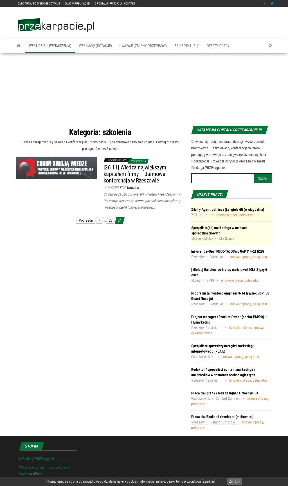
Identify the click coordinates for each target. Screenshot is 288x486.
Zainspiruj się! (186, 46)
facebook (264, 3)
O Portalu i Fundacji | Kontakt (114, 3)
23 (110, 220)
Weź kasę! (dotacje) (95, 46)
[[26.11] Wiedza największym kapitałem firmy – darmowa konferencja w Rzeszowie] (56, 168)
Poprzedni (86, 220)
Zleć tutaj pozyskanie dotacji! (39, 3)
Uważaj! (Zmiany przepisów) (143, 46)
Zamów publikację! (77, 3)
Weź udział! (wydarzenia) (49, 46)
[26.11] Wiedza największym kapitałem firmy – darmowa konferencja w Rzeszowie (135, 174)
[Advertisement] (144, 89)
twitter (272, 3)
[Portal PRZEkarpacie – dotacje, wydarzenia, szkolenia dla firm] (18, 46)
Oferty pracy (218, 46)
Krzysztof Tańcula (125, 188)
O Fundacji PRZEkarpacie (37, 459)
